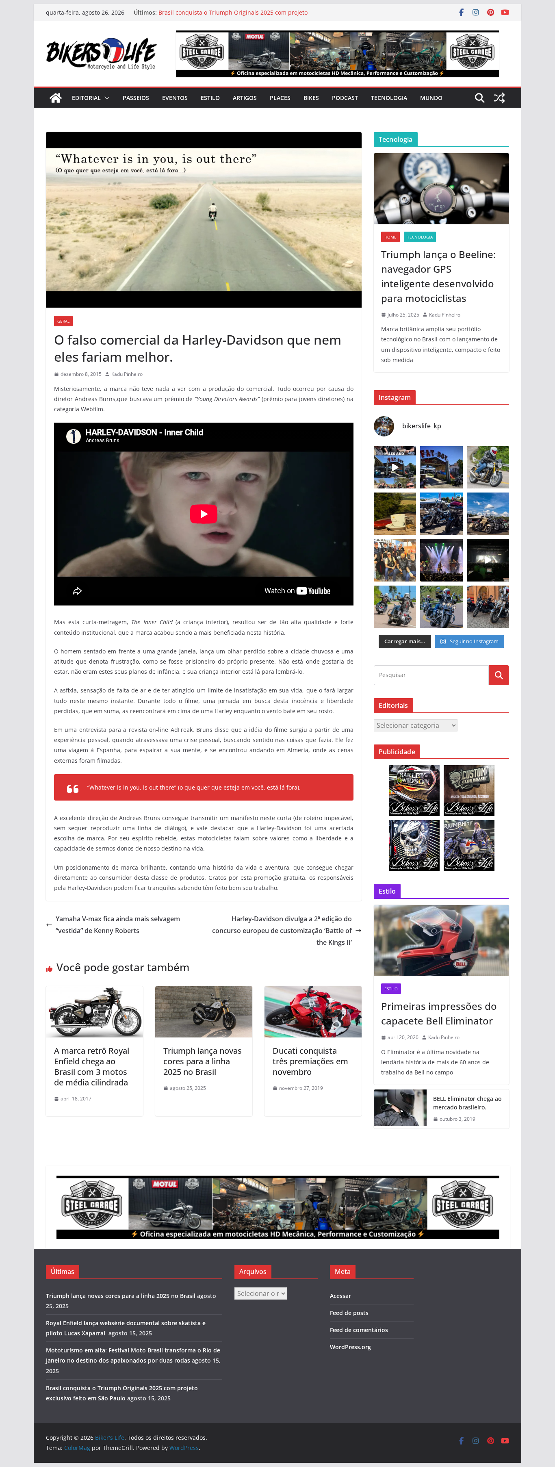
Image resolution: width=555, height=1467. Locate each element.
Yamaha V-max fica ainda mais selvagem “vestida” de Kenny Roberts (118, 924)
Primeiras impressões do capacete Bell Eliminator (439, 1013)
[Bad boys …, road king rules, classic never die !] (441, 607)
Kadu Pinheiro (127, 374)
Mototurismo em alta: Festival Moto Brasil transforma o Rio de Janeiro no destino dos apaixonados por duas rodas (238, 16)
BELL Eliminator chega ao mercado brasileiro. (467, 1103)
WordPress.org (350, 1347)
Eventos (175, 98)
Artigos (245, 98)
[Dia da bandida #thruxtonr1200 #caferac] (488, 467)
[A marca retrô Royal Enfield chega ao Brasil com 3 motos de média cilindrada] (94, 991)
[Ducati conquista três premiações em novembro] (313, 991)
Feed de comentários (359, 1330)
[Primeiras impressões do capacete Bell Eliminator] (441, 940)
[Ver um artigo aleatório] (499, 98)
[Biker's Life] (55, 98)
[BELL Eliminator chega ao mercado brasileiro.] (400, 1108)
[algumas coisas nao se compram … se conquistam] (441, 514)
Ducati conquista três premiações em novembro (310, 1061)
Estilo (210, 98)
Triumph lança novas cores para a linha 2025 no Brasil (202, 1061)
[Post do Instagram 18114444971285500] (395, 467)
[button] (105, 98)
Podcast (345, 98)
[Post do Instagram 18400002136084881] (395, 514)
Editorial (86, 98)
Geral (63, 321)
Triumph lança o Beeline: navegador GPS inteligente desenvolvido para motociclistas (438, 276)
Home (390, 237)
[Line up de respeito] (488, 514)
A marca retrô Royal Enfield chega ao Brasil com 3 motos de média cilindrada (91, 1066)
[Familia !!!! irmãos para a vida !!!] (395, 560)
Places (280, 98)
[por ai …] (488, 607)
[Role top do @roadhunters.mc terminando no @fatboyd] (441, 467)
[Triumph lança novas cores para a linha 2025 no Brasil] (203, 991)
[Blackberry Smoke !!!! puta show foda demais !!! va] (441, 560)
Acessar (340, 1296)
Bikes (311, 98)
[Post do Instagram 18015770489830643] (488, 560)
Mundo (431, 98)
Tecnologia (389, 98)
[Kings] (395, 607)
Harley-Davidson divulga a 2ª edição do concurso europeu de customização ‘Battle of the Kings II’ (282, 930)
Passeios (136, 98)
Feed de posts (349, 1313)
